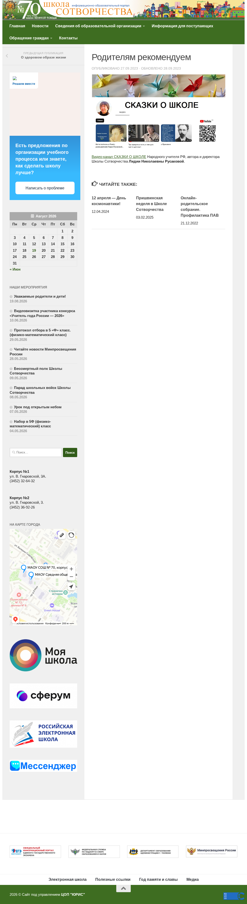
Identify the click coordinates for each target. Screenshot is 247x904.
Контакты (68, 38)
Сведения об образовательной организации (98, 26)
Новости (40, 26)
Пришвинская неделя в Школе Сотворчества (151, 204)
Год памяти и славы (158, 879)
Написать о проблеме (45, 188)
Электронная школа (67, 879)
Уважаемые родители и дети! (40, 296)
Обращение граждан (29, 38)
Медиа (192, 879)
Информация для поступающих (182, 26)
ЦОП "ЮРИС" (73, 894)
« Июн (15, 269)
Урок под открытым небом (38, 407)
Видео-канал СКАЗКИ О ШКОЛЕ (119, 157)
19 (34, 250)
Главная (17, 26)
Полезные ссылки (112, 879)
